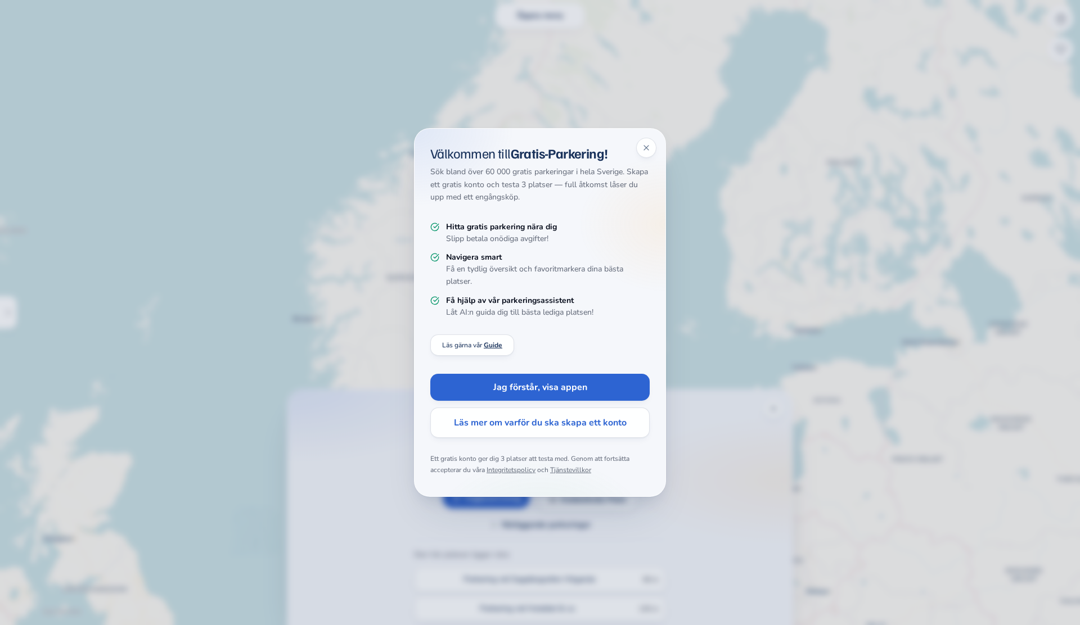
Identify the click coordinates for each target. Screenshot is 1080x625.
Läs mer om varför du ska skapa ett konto (540, 422)
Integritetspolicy (511, 469)
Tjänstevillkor (570, 469)
